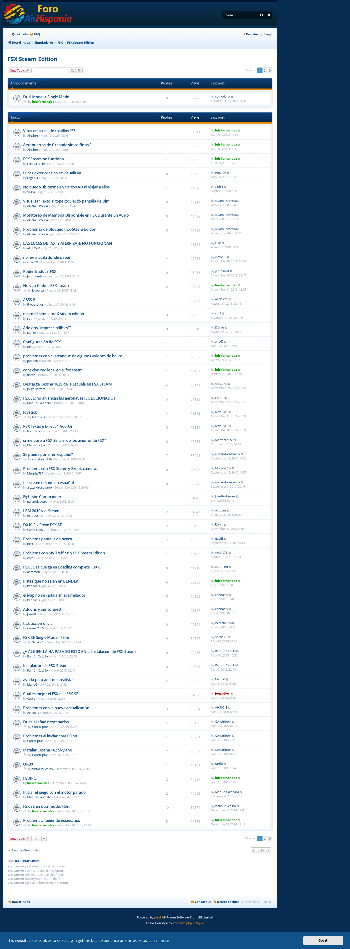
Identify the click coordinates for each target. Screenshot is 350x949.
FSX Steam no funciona (43, 159)
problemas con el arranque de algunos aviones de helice (72, 356)
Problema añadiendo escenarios (51, 820)
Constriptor (40, 727)
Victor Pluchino (42, 769)
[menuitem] (35, 34)
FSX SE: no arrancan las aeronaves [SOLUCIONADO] (69, 398)
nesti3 (31, 544)
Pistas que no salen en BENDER (50, 581)
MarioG (32, 684)
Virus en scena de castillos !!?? (49, 130)
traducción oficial (38, 623)
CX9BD (219, 398)
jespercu (38, 290)
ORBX (28, 764)
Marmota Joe (36, 445)
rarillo (219, 763)
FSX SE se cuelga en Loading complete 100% (61, 567)
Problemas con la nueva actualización (56, 707)
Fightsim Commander (42, 496)
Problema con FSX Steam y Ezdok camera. (60, 468)
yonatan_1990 (42, 459)
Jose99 (31, 614)
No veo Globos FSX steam (46, 285)
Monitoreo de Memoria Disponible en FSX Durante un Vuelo (76, 215)
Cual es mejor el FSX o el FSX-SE (50, 693)
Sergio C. (38, 642)
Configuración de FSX (42, 341)
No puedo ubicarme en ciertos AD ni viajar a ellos (66, 187)
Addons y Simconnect (42, 609)
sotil (30, 318)
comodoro (222, 96)
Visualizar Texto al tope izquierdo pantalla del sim (66, 201)
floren (31, 375)
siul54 (31, 192)
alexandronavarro (227, 454)
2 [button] (264, 70)
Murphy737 (35, 473)
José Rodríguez (225, 496)
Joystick (30, 412)
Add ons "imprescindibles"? (47, 327)
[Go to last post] (232, 96)
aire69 (219, 341)
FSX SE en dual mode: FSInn (47, 806)
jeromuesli (34, 276)
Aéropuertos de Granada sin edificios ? (57, 144)
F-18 (218, 243)
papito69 (33, 361)
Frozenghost (36, 304)
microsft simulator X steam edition (53, 313)
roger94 (32, 178)
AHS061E (33, 712)
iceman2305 (35, 628)
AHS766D (33, 248)
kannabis (33, 586)
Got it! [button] (323, 940)
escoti (31, 558)
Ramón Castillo (37, 656)
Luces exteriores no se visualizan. (52, 173)
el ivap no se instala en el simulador (54, 595)
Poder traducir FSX (39, 271)
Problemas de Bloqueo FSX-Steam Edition (59, 229)
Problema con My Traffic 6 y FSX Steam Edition (64, 553)
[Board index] (38, 14)
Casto (31, 698)
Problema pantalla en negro (47, 539)
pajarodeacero (37, 501)
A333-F (29, 299)
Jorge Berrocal (36, 389)
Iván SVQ (38, 417)
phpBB (158, 917)
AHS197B (221, 299)
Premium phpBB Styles (188, 923)
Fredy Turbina (36, 164)
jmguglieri (222, 693)
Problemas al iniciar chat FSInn (50, 736)
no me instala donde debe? (46, 257)
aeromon (33, 572)
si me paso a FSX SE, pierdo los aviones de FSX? (64, 440)
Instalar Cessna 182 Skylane (47, 750)
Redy (30, 346)
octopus (33, 515)
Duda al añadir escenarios (46, 722)
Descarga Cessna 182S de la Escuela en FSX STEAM (67, 384)
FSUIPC (29, 778)
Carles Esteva (36, 529)
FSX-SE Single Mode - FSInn (46, 637)
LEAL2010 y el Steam (41, 510)
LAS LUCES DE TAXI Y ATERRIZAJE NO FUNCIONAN (67, 243)
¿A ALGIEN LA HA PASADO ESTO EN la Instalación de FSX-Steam (79, 651)
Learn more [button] (159, 940)
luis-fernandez (43, 101)
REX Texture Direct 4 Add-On (48, 426)
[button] (270, 70)
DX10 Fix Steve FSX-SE (42, 524)
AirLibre (32, 135)
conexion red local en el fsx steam (53, 370)
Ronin (219, 524)
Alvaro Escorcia (37, 206)
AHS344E (221, 383)
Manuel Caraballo (39, 403)
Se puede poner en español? (48, 454)
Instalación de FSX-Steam (45, 665)
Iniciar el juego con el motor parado (54, 792)
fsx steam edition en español (48, 482)
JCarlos (31, 332)
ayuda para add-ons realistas (48, 679)
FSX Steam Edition (33, 59)
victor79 (32, 262)
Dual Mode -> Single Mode (46, 96)
